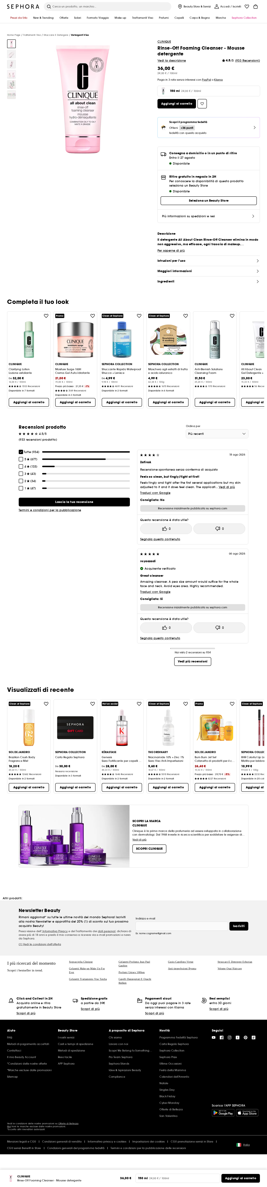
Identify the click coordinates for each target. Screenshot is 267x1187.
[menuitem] (194, 6)
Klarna (218, 79)
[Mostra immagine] (11, 43)
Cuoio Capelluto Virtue (180, 961)
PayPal (206, 79)
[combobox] (217, 433)
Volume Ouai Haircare (230, 968)
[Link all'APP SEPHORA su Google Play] (223, 1112)
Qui (9, 1126)
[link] (74, 502)
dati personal (106, 931)
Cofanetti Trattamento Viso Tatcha (88, 979)
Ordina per (193, 426)
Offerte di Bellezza (68, 1123)
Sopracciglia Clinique (81, 961)
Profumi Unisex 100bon (132, 972)
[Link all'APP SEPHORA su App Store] (247, 1112)
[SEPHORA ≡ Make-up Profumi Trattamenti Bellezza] (23, 6)
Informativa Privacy (55, 931)
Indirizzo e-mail (145, 918)
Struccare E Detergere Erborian (235, 961)
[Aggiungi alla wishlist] (46, 316)
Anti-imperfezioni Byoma (182, 968)
